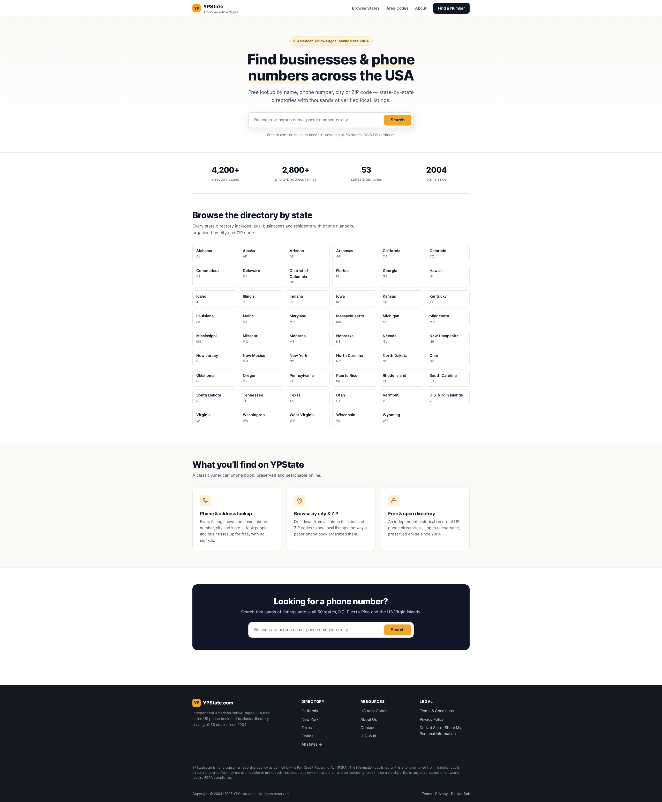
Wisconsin (345, 417)
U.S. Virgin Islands (446, 398)
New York (298, 358)
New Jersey (207, 358)
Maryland (298, 318)
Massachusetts (350, 318)
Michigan (391, 318)
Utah (340, 398)
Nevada (389, 338)
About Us (368, 719)
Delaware (251, 273)
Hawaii (436, 273)
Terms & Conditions (437, 711)
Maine (248, 318)
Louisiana (205, 318)
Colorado (438, 253)
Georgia (390, 273)
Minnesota (439, 318)
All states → (312, 744)
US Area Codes (373, 711)
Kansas (389, 299)
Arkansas (344, 253)
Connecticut (207, 273)
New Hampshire (444, 338)
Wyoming (391, 417)
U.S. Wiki (368, 736)
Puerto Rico (346, 378)
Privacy (441, 794)
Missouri (251, 338)
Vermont (391, 398)
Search (398, 120)
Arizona (297, 253)
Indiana (296, 299)
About (420, 8)
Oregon (250, 378)
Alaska (249, 253)
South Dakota (208, 398)
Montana (298, 338)
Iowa (340, 299)
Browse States (366, 8)
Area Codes (397, 8)
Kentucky (438, 299)
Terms (427, 794)
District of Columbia (299, 276)
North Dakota (395, 358)
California (391, 253)
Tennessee (253, 398)
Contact (367, 727)
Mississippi (206, 338)
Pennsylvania (302, 378)
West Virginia (302, 417)
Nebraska (344, 338)
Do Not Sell (460, 794)
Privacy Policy (432, 719)
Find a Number (451, 8)
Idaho (201, 299)
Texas (295, 398)
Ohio (434, 358)
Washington (254, 417)
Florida (342, 273)
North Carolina (349, 358)
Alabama (204, 253)
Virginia (203, 417)
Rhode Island (394, 378)
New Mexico (254, 358)
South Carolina (443, 378)
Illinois (249, 299)
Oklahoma (205, 378)
